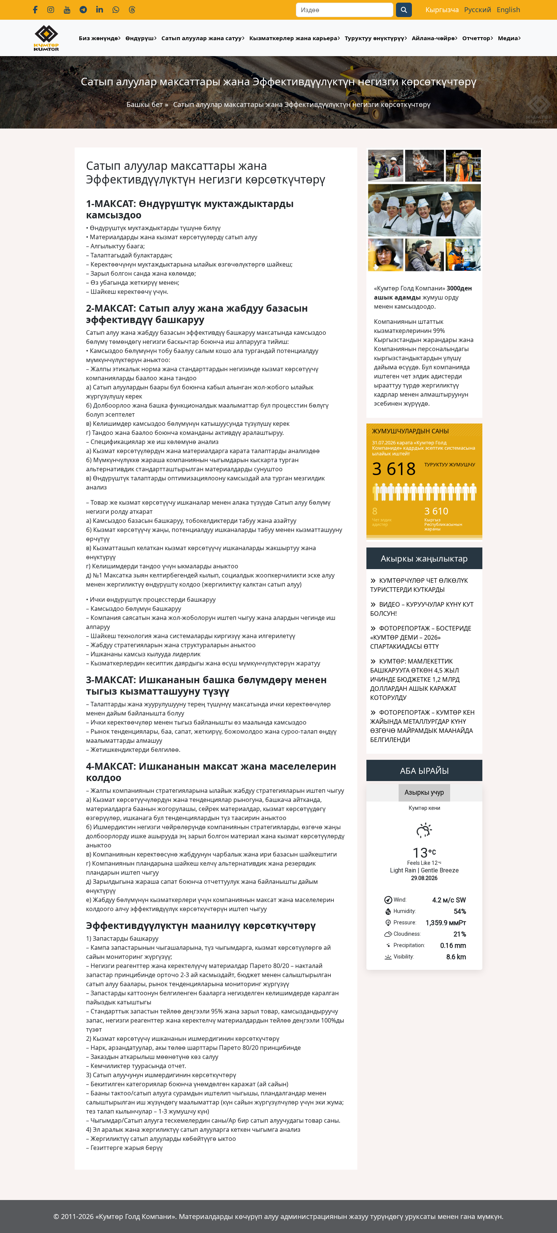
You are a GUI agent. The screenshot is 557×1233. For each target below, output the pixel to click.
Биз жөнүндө (98, 38)
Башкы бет (146, 104)
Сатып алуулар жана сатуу (201, 38)
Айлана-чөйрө (433, 38)
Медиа (508, 38)
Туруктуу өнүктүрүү (374, 38)
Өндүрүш (139, 38)
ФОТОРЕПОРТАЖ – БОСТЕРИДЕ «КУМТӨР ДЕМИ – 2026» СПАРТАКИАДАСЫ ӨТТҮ (420, 637)
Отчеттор (476, 38)
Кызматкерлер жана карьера (293, 38)
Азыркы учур (424, 792)
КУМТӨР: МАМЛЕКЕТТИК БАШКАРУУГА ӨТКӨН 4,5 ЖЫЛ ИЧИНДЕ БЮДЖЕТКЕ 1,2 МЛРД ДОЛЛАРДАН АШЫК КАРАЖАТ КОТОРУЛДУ (415, 679)
